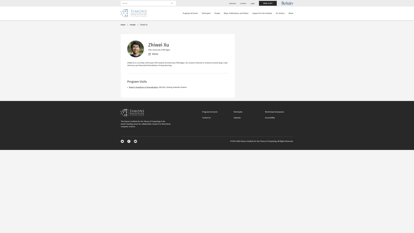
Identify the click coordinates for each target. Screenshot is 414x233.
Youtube (135, 141)
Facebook (128, 141)
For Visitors (280, 13)
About (291, 13)
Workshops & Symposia (274, 112)
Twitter (122, 141)
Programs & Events (190, 13)
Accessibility (270, 118)
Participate (206, 13)
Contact (243, 3)
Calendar (232, 3)
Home (123, 25)
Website (155, 53)
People (217, 13)
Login (253, 3)
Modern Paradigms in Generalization (143, 87)
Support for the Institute (262, 13)
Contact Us (206, 118)
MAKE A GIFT (267, 3)
